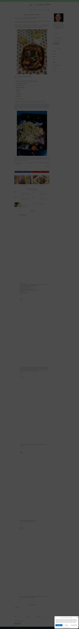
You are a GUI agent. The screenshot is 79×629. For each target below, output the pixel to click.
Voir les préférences (74, 625)
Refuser (66, 625)
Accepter (59, 625)
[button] (77, 617)
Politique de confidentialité (66, 627)
